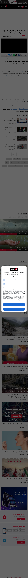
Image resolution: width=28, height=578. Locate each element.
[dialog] (14, 289)
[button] (14, 287)
